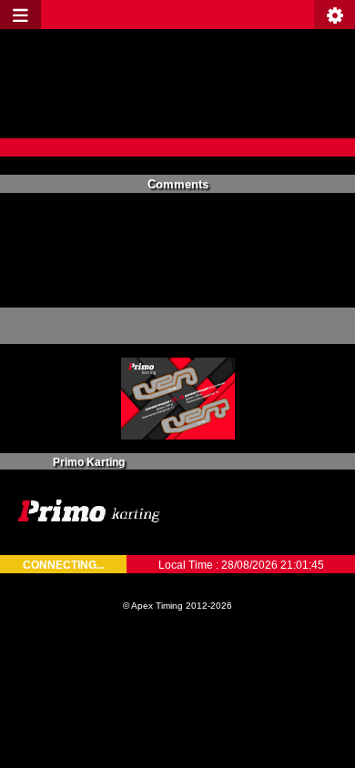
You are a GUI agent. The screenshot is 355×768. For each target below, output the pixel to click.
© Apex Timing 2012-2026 (177, 606)
